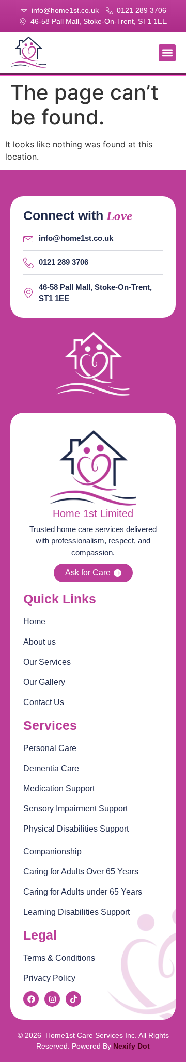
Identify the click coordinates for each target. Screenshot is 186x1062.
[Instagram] (52, 999)
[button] (167, 52)
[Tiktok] (73, 999)
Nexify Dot (131, 1046)
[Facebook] (31, 999)
